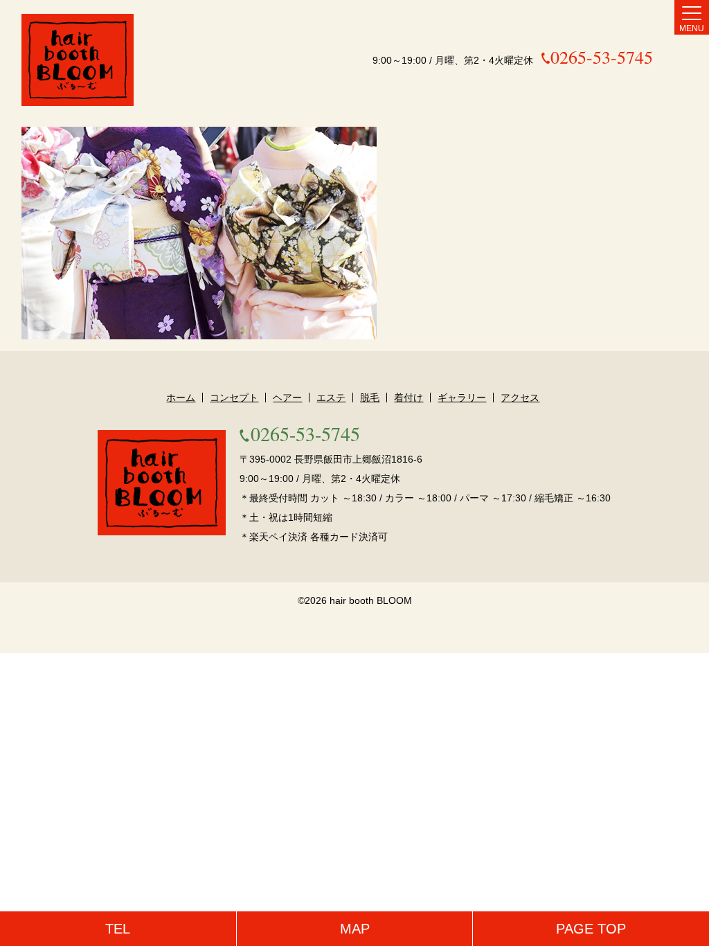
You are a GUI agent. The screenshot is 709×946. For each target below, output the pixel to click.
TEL (117, 928)
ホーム (180, 397)
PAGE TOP (591, 928)
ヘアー (287, 397)
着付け (408, 397)
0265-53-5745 (601, 57)
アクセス (520, 397)
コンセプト (234, 397)
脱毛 (369, 397)
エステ (330, 397)
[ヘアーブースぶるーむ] (77, 60)
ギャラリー (462, 397)
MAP (355, 928)
